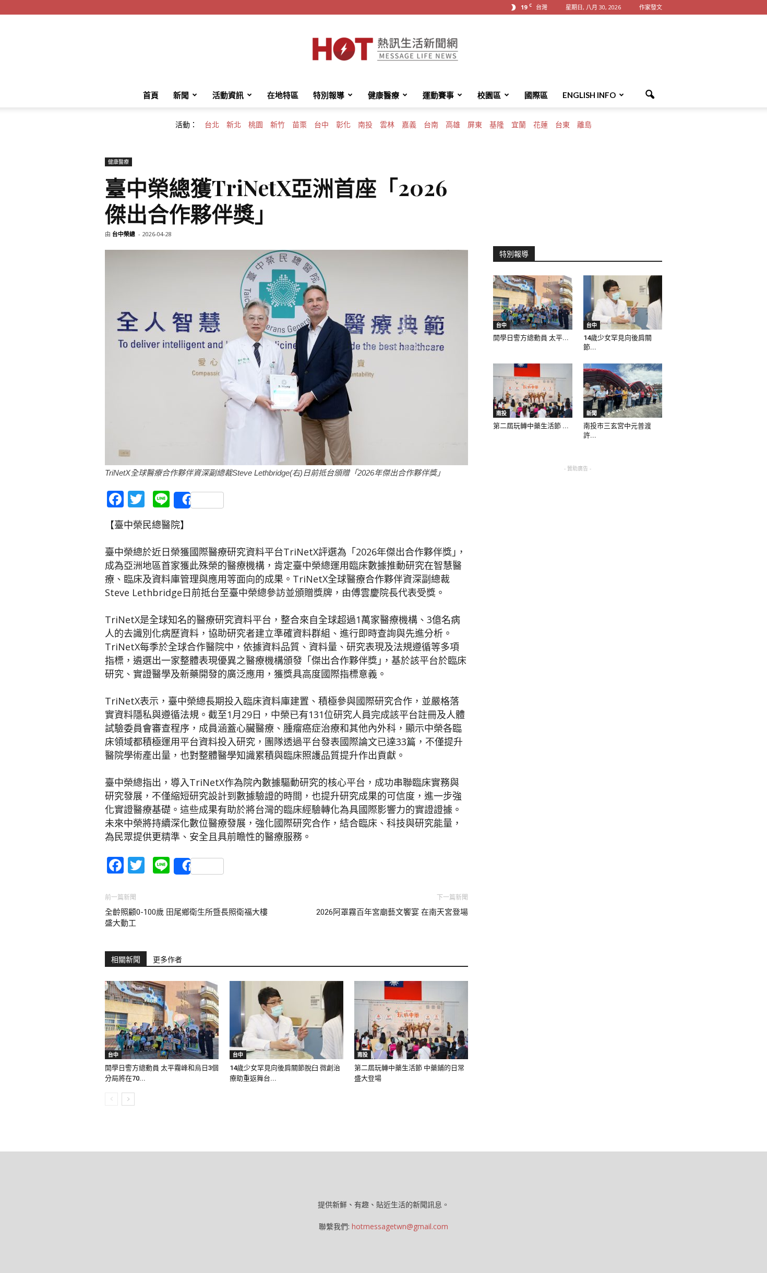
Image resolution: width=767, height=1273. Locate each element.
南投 (365, 124)
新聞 (181, 95)
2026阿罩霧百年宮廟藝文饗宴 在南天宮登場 (392, 912)
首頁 (151, 95)
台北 (212, 124)
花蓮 (540, 124)
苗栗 (299, 124)
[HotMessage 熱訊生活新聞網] (383, 49)
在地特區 (282, 95)
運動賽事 (438, 95)
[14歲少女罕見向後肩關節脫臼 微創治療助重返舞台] (286, 1020)
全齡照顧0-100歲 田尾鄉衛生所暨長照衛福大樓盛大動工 (186, 917)
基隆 (496, 124)
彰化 (343, 124)
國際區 (536, 95)
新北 (233, 124)
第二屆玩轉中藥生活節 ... (531, 426)
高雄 (453, 124)
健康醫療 (383, 95)
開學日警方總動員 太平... (531, 338)
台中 (321, 124)
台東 (562, 124)
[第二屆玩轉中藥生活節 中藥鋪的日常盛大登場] (411, 1020)
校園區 (489, 95)
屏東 (475, 124)
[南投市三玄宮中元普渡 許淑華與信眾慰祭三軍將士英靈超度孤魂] (623, 390)
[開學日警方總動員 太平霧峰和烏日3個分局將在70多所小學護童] (162, 1020)
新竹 (277, 124)
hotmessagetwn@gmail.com (400, 1226)
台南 (431, 124)
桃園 (255, 124)
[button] (649, 94)
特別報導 (328, 95)
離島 (584, 124)
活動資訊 (228, 95)
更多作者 (167, 959)
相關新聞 (125, 959)
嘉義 (409, 124)
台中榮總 (123, 234)
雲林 (387, 124)
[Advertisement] (577, 539)
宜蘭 (518, 124)
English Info (589, 95)
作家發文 (650, 7)
